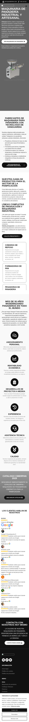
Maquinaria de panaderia (9, 684)
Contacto (4, 691)
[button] (26, 6)
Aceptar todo (14, 710)
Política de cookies (15, 706)
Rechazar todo (14, 718)
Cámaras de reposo (11, 246)
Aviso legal (5, 668)
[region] (14, 707)
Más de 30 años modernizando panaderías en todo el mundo (14, 304)
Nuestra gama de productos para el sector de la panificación (14, 182)
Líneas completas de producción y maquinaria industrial (13, 207)
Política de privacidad (8, 673)
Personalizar (14, 714)
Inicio (3, 682)
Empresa (4, 689)
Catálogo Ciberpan (7, 686)
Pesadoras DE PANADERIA (12, 288)
